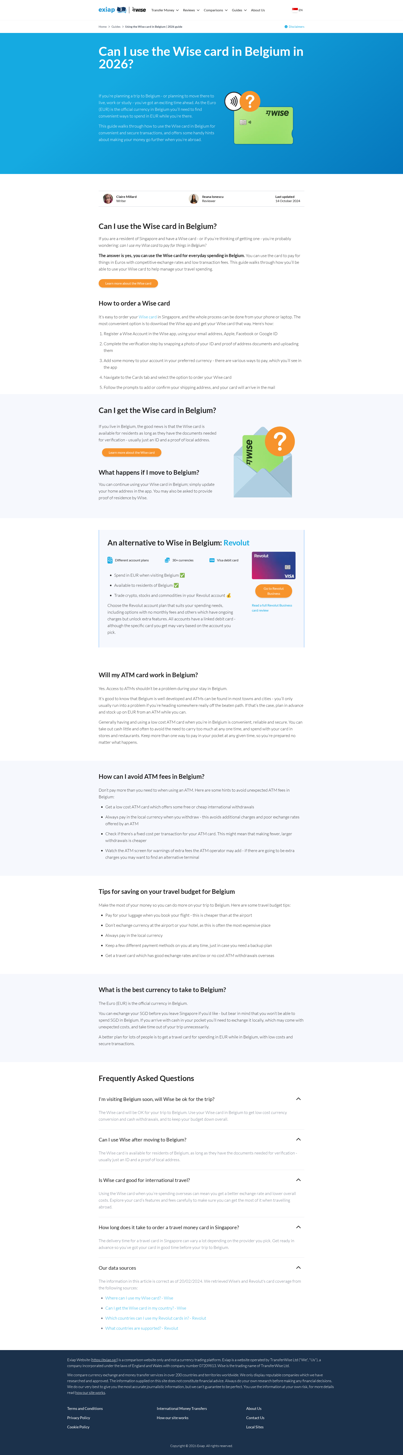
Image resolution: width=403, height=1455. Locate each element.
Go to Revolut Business (274, 590)
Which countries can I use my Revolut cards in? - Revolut (155, 1318)
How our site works (172, 1417)
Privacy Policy (78, 1417)
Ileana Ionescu (213, 197)
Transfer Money (162, 10)
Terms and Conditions (85, 1408)
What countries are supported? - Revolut (141, 1328)
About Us (258, 10)
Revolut (237, 542)
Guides (237, 10)
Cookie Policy (78, 1427)
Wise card (148, 316)
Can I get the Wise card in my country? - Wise (145, 1308)
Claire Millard (126, 197)
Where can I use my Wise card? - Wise (139, 1298)
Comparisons (213, 10)
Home (103, 26)
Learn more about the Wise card (128, 283)
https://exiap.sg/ (104, 1359)
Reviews (189, 10)
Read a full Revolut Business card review (272, 607)
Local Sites (255, 1427)
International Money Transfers (182, 1408)
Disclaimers (296, 26)
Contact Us (255, 1417)
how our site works (90, 1392)
